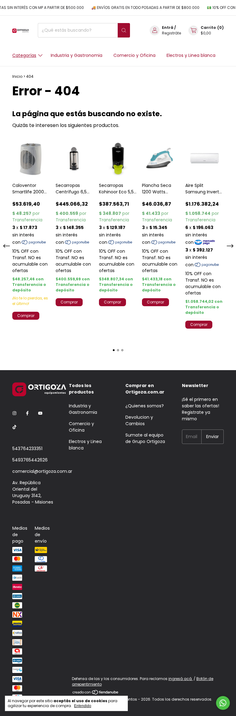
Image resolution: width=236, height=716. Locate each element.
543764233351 (27, 448)
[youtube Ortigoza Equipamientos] (40, 413)
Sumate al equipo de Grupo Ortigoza (145, 438)
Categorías (24, 55)
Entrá (167, 27)
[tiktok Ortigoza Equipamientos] (14, 427)
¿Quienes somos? (144, 406)
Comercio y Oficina (134, 55)
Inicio (17, 76)
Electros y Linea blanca (191, 55)
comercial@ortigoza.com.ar (42, 471)
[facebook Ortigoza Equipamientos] (27, 413)
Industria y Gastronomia (76, 55)
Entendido (82, 706)
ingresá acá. (180, 678)
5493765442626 (30, 460)
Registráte (171, 33)
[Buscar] (124, 30)
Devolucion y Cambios (139, 420)
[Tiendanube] (96, 693)
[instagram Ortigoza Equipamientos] (14, 413)
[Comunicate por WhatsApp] (223, 703)
